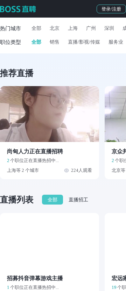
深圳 (109, 28)
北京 (54, 28)
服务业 (115, 42)
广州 (91, 28)
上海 (73, 28)
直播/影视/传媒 (84, 42)
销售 (54, 42)
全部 (36, 28)
